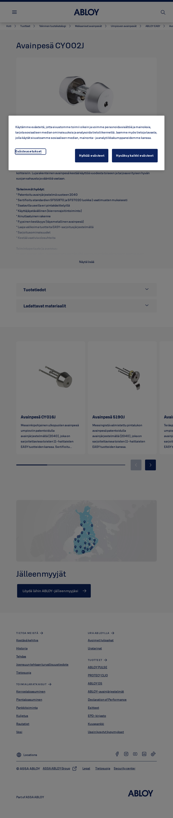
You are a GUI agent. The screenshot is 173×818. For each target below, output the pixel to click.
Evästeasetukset (28, 151)
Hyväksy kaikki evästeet (134, 155)
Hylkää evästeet (92, 155)
